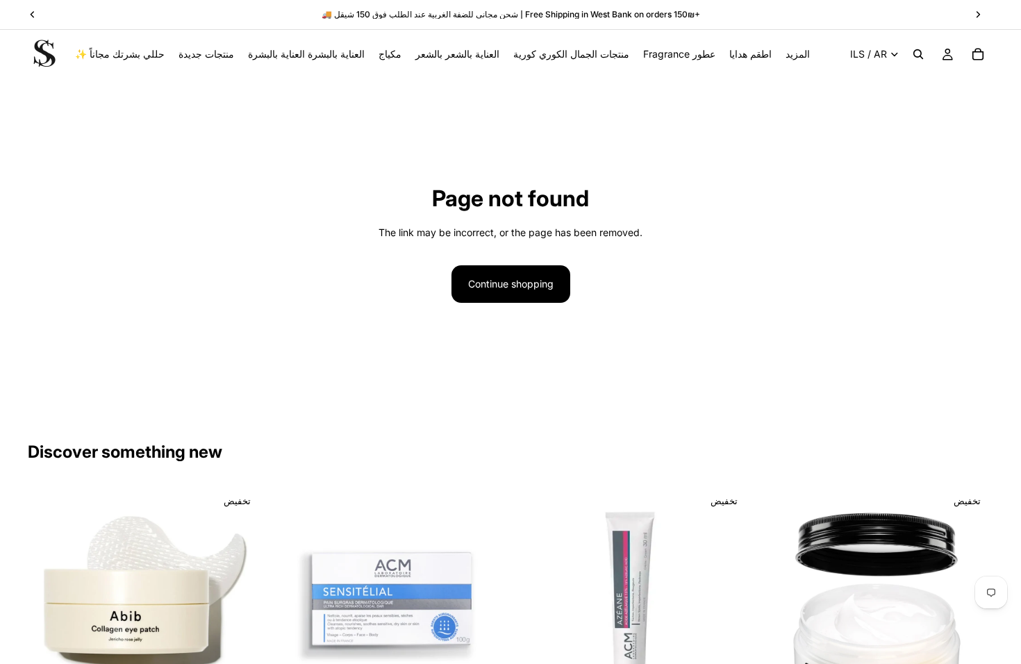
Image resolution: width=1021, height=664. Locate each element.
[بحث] (918, 54)
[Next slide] (242, 603)
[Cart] (978, 54)
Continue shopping (511, 284)
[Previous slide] (48, 603)
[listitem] (798, 54)
